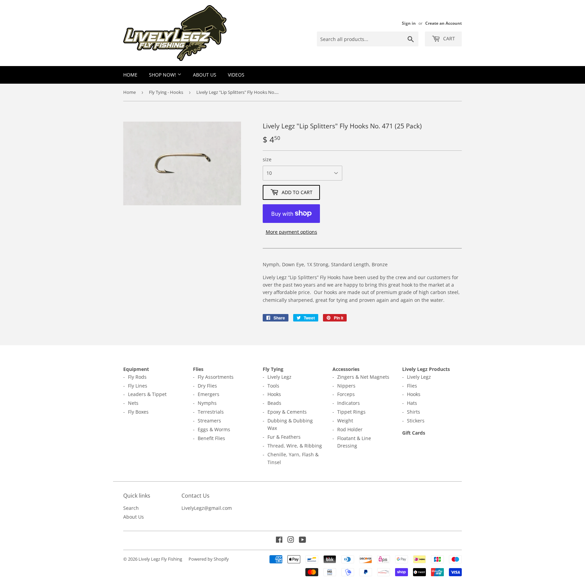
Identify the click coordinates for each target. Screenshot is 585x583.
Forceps (346, 394)
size (267, 159)
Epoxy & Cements (287, 412)
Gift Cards (413, 433)
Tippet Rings (351, 412)
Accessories (346, 369)
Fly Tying (273, 369)
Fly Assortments (216, 377)
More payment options (291, 232)
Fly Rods (137, 377)
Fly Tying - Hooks (166, 92)
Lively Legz (279, 377)
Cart (448, 38)
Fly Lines (137, 385)
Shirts (413, 412)
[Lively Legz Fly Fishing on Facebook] (279, 540)
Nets (133, 403)
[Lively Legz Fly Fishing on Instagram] (290, 540)
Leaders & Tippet (147, 394)
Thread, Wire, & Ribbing (294, 445)
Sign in (409, 23)
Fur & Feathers (284, 437)
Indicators (348, 403)
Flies (198, 369)
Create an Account (443, 23)
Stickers (416, 420)
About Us (204, 74)
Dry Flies (207, 385)
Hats (412, 403)
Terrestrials (211, 412)
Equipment (136, 369)
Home (130, 74)
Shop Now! (163, 74)
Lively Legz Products (426, 369)
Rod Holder (350, 429)
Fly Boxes (138, 412)
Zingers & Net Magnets (363, 377)
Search (131, 508)
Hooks (274, 394)
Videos (236, 74)
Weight (345, 420)
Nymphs (207, 403)
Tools (273, 385)
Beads (274, 403)
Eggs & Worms (214, 429)
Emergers (208, 394)
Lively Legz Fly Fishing (160, 559)
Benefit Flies (211, 438)
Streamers (209, 420)
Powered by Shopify (209, 559)
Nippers (346, 385)
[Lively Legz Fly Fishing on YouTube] (302, 540)
